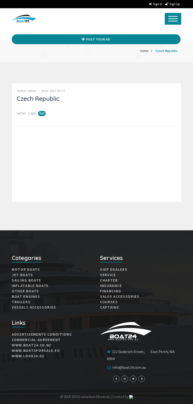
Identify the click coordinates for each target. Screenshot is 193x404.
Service (108, 275)
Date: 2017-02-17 (53, 91)
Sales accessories (120, 296)
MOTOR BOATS (26, 269)
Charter (109, 280)
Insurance (111, 285)
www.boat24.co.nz (32, 345)
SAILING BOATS (26, 280)
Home (144, 51)
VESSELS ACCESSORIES (34, 307)
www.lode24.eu (28, 356)
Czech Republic (167, 51)
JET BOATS (22, 275)
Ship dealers (113, 269)
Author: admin (26, 91)
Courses (109, 302)
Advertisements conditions (42, 334)
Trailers (21, 302)
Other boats (25, 291)
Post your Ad (98, 39)
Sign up (174, 4)
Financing (110, 291)
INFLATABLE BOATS (30, 285)
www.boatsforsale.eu (36, 350)
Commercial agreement (36, 340)
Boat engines (26, 296)
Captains (109, 307)
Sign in (157, 4)
